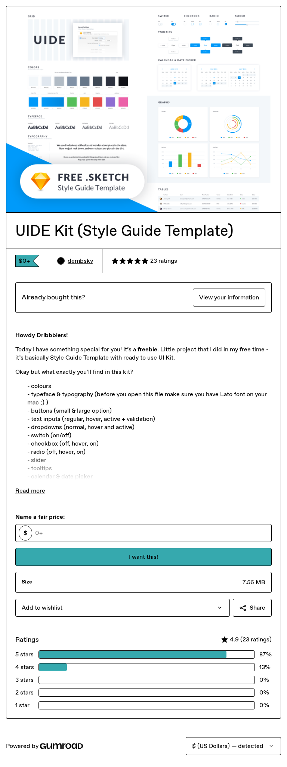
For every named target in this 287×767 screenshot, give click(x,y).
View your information (229, 297)
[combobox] (122, 608)
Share (257, 607)
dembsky (80, 260)
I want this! (143, 556)
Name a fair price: (40, 516)
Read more (30, 490)
